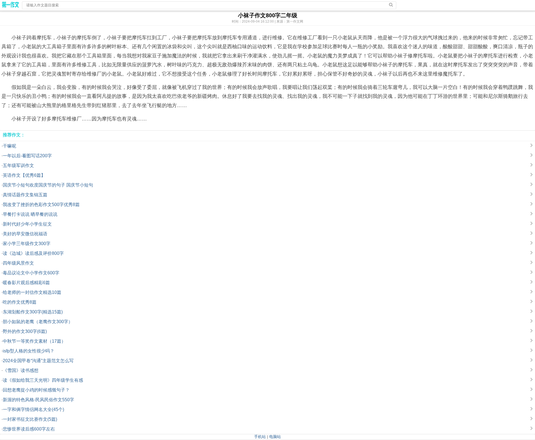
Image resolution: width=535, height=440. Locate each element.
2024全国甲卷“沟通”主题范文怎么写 (38, 360)
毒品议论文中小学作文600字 (31, 272)
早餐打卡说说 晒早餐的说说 (30, 214)
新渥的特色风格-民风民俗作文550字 (38, 399)
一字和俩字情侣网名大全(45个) (33, 409)
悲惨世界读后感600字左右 (29, 429)
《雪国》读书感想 (20, 370)
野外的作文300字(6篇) (25, 331)
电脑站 (275, 436)
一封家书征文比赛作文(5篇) (30, 419)
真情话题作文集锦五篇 (25, 194)
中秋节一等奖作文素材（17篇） (34, 341)
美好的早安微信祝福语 (25, 233)
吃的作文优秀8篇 (20, 302)
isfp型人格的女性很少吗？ (28, 351)
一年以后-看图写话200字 (27, 155)
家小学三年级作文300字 (26, 243)
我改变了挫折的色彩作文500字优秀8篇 (41, 204)
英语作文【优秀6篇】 (24, 175)
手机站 (260, 436)
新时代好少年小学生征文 (27, 224)
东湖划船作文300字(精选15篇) (33, 312)
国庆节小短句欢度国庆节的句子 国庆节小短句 (48, 185)
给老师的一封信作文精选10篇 (32, 292)
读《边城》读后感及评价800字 (33, 253)
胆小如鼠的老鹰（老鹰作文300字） (38, 321)
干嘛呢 (9, 146)
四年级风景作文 (18, 263)
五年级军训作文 (18, 165)
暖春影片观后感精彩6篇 (26, 282)
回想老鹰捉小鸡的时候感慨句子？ (36, 390)
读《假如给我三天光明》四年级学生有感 (43, 380)
